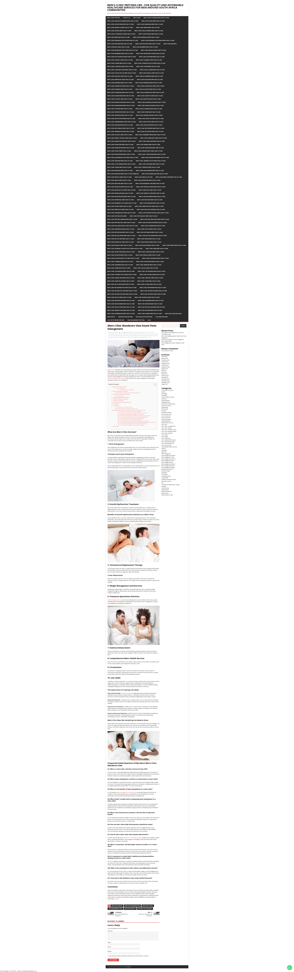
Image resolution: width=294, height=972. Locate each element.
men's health (133, 334)
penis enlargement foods (167, 460)
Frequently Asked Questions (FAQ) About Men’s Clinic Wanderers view (129, 410)
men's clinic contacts (166, 428)
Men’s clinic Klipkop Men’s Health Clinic (119, 151)
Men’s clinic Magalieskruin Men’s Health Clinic (150, 170)
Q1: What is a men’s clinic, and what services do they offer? (131, 411)
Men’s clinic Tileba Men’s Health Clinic (148, 281)
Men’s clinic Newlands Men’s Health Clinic (149, 199)
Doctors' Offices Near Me (167, 397)
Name (109, 942)
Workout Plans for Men (167, 495)
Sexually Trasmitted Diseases (119, 337)
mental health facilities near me (169, 447)
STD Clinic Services (166, 334)
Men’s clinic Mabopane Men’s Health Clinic (120, 170)
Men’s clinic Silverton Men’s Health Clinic (120, 255)
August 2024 (164, 368)
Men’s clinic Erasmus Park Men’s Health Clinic (121, 102)
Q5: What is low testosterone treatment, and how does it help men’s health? (134, 417)
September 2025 (165, 363)
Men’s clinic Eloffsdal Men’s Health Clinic (119, 99)
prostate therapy (165, 471)
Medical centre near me (167, 422)
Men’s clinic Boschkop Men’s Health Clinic (147, 43)
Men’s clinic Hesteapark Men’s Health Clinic (150, 131)
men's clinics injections (167, 433)
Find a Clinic (136, 17)
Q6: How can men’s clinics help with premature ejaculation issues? (132, 418)
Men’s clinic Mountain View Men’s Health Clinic (121, 196)
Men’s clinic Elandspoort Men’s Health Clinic (150, 92)
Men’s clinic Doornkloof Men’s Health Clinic (120, 86)
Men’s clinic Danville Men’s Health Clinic (151, 73)
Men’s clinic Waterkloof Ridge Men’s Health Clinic (122, 294)
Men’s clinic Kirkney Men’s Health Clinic (148, 144)
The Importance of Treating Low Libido (124, 407)
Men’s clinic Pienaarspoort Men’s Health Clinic (121, 213)
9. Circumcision (115, 404)
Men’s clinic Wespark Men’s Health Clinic (150, 304)
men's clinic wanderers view (132, 905)
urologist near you (130, 908)
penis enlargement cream (167, 457)
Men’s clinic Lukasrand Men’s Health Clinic (151, 164)
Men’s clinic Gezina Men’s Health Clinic (149, 112)
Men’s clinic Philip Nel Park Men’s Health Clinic (151, 209)
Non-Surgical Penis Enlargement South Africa (172, 332)
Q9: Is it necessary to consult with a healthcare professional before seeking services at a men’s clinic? (138, 422)
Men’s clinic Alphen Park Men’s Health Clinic (120, 24)
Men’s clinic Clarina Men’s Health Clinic (119, 63)
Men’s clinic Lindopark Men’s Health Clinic (120, 161)
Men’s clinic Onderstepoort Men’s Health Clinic (149, 206)
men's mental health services (168, 440)
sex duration (164, 474)
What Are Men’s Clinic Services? (119, 386)
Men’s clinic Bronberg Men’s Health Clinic (145, 47)
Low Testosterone (138, 332)
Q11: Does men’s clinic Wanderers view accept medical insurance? (132, 425)
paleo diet (163, 452)
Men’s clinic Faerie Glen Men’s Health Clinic (151, 105)
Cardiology (164, 395)
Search (183, 325)
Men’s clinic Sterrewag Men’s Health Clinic (120, 261)
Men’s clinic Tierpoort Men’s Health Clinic (150, 278)
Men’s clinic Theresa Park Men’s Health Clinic (121, 278)
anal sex (163, 392)
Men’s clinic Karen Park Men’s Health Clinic (152, 141)
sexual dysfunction (166, 476)
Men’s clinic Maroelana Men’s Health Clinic (155, 173)
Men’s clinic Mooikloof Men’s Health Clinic (120, 187)
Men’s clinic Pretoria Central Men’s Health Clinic (154, 213)
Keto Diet (163, 411)
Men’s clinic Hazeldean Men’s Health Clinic (120, 125)
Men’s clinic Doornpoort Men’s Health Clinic (150, 86)
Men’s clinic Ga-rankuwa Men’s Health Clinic (149, 108)
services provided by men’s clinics (116, 378)
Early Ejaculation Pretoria (144, 317)
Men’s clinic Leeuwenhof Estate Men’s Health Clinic (122, 157)
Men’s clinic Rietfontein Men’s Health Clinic (120, 232)
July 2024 (163, 370)
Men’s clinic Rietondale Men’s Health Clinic (150, 232)
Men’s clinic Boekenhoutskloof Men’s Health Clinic (122, 40)
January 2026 (164, 358)
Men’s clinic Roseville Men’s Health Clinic (119, 245)
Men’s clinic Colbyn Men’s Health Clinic (148, 66)
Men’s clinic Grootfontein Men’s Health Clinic (121, 118)
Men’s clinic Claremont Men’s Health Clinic (149, 60)
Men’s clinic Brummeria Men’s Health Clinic (120, 53)
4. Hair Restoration (120, 395)
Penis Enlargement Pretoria (136, 320)
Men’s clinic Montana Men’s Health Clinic (119, 183)
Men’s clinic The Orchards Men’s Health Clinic (151, 271)
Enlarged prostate (165, 402)
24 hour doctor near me (167, 390)
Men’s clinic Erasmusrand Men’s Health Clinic (121, 105)
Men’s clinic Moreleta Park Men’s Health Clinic (150, 193)
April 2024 (163, 372)
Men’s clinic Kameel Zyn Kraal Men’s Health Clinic (122, 138)
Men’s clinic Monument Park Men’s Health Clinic (150, 183)
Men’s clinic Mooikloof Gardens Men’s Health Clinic (122, 21)
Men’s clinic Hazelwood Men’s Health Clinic (149, 125)
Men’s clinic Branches (170, 43)
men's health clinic (141, 334)
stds (162, 483)
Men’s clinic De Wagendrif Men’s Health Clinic (149, 76)
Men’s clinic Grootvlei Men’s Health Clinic (151, 118)
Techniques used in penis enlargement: (127, 389)
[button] (289, 967)
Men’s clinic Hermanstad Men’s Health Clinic (120, 131)
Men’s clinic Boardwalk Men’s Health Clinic (146, 37)
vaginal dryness (165, 490)
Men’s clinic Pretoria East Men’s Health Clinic (143, 216)
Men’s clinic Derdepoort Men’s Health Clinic (120, 79)
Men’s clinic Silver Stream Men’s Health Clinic (121, 252)
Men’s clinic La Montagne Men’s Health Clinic (152, 154)
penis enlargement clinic (115, 908)
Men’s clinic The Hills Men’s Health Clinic (146, 268)
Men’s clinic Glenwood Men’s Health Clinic (120, 115)
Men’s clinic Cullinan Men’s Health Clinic (152, 69)
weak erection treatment (145, 908)
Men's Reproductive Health (152, 334)
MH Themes (128, 966)
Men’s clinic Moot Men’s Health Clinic (150, 190)
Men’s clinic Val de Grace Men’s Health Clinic (120, 284)
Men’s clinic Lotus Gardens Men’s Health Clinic (121, 164)
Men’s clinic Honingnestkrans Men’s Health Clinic (150, 134)
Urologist (129, 337)
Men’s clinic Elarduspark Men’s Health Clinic (120, 95)
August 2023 (164, 384)
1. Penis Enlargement (120, 388)
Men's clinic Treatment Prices (123, 334)
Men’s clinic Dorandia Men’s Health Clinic (119, 89)
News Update (111, 317)
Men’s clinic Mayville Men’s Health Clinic (119, 177)
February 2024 (165, 375)
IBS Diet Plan (164, 409)
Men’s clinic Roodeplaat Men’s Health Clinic (120, 242)
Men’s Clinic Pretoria (113, 17)
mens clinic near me (125, 335)
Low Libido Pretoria (162, 317)
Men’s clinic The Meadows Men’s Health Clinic (121, 271)
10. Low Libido (115, 405)
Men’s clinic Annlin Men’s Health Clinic (148, 27)
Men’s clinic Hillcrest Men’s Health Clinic (119, 134)
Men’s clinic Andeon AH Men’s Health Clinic (120, 27)
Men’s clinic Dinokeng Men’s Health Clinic (119, 82)
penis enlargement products (146, 335)
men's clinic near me (117, 905)
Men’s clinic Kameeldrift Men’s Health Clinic (153, 138)
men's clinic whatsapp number (168, 431)
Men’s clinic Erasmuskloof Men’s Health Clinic (152, 102)
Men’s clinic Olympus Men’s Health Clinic (119, 206)
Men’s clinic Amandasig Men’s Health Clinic (150, 24)
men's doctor (164, 435)
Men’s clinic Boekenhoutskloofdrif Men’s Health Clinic (157, 40)
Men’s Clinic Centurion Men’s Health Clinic (152, 56)
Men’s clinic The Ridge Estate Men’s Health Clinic (122, 274)
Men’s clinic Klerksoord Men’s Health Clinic (151, 147)
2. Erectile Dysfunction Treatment (119, 391)
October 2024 (164, 365)
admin (121, 332)
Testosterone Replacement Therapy (170, 484)
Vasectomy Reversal (136, 337)
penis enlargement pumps (167, 465)
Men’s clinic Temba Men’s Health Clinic (118, 268)
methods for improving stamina (132, 837)
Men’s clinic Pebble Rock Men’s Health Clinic (120, 209)
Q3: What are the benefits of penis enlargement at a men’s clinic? (132, 414)
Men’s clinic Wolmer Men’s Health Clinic (150, 310)
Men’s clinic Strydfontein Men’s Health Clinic (150, 261)
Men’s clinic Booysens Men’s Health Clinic (119, 43)
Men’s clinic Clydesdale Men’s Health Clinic (120, 66)
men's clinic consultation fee (168, 426)
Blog (149, 320)
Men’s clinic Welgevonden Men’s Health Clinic (121, 304)
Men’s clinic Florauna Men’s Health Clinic (119, 108)
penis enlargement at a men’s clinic (126, 792)
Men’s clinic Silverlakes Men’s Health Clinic (151, 252)
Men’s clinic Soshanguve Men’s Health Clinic (155, 258)
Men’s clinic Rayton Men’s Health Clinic (149, 229)
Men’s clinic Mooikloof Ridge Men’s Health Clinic (150, 187)
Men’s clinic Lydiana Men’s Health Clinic (119, 167)
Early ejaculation (129, 332)
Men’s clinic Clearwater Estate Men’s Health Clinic (149, 63)
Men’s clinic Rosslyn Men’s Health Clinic (147, 245)
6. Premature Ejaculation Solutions (120, 399)
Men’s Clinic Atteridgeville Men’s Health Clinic (121, 34)
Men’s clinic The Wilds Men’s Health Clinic (152, 274)
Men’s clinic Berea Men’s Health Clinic (118, 37)
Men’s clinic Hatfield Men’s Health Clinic (151, 121)
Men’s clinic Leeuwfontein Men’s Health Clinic (155, 157)
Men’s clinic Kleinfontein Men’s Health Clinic (120, 147)
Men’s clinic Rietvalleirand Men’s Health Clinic (153, 235)
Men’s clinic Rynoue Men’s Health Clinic (174, 245)
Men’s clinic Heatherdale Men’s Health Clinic (120, 128)
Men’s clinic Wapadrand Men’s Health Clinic (153, 287)
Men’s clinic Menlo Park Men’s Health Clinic (169, 177)
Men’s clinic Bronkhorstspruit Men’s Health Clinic (122, 50)
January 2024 (164, 377)
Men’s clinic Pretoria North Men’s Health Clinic (154, 219)
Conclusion (115, 426)
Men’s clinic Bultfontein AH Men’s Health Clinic (121, 56)
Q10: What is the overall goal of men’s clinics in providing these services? (134, 423)
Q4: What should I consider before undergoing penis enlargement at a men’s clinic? (135, 415)
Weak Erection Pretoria (125, 317)
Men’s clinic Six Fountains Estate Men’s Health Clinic (123, 258)
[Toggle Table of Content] (154, 384)
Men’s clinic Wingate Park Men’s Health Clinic (121, 310)
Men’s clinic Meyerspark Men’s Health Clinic (147, 180)
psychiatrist (164, 472)
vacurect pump (165, 488)
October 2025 (164, 362)
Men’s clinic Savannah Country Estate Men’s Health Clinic (125, 248)
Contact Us (126, 17)
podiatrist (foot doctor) (167, 469)
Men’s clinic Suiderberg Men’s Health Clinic (120, 265)
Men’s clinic (112, 370)
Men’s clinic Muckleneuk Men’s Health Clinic (152, 196)
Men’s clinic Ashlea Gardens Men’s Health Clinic (148, 30)
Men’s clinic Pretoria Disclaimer (117, 216)
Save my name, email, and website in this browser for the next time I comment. (129, 956)
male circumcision (165, 417)
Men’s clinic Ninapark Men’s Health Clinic (152, 203)
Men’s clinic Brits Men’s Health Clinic (118, 47)
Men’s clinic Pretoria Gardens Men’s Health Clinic (122, 219)
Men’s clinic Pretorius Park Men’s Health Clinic (152, 222)
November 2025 (165, 360)
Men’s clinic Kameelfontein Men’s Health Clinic (121, 141)
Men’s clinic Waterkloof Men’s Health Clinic (153, 291)
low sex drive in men (166, 414)
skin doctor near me (166, 481)
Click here (116, 899)
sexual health (164, 477)
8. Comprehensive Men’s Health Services (121, 402)
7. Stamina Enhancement (118, 400)
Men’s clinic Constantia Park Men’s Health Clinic (122, 69)
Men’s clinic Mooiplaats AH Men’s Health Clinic (121, 190)
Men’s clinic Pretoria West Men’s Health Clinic (121, 222)
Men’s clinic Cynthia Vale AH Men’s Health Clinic (121, 73)
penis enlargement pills (167, 462)
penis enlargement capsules (168, 455)
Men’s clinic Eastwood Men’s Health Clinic (148, 89)
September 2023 (165, 382)
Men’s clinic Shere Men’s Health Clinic (157, 248)
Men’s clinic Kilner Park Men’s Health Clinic (120, 144)
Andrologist (164, 393)
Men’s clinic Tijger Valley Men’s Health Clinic (120, 281)
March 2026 (164, 356)
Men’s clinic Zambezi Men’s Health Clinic (150, 313)
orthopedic (164, 450)
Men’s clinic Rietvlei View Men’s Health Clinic (120, 239)
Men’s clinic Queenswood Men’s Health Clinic (120, 229)
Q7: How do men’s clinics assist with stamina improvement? (131, 419)
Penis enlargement (134, 335)
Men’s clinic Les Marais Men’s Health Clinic (156, 17)
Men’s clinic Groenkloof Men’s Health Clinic (149, 115)
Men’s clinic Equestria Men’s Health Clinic (148, 99)
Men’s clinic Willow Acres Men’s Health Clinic (121, 307)
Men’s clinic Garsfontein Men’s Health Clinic (120, 112)
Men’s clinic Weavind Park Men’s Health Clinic (121, 300)
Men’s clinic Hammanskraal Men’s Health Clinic (121, 121)
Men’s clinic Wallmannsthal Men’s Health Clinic (122, 287)
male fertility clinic (165, 421)
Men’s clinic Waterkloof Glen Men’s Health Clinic (122, 291)
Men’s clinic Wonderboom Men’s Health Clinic (121, 313)
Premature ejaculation (114, 600)
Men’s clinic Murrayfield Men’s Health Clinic (120, 199)
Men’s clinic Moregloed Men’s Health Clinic (120, 193)
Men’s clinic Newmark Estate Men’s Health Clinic (122, 203)
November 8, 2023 (114, 332)
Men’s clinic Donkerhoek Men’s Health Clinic (148, 82)
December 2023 (165, 379)
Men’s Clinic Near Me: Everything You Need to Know (127, 408)
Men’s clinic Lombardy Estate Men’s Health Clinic (151, 161)
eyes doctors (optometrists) (168, 404)
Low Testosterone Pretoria (115, 320)
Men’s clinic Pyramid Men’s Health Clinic (153, 225)
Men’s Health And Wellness (173, 313)
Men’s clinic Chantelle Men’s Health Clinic (120, 60)
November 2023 (165, 380)
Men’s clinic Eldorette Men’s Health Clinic (150, 95)
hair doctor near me (166, 405)
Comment (110, 931)
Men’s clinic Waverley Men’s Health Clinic (147, 297)
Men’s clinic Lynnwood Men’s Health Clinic (147, 167)
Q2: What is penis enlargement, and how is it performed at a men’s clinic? (133, 413)
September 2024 (165, 367)
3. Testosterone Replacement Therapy (121, 394)
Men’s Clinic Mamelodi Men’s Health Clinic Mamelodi (123, 173)
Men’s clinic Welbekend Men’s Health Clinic (151, 300)
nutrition (163, 448)
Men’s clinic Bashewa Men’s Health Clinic (151, 34)
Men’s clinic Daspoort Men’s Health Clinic (120, 76)
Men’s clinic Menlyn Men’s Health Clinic (119, 180)
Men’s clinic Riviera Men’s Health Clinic (149, 239)
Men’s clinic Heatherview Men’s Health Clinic (150, 128)
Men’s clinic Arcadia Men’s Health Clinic (119, 30)
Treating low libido (126, 693)
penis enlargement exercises (168, 459)
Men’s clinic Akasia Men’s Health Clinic (153, 21)
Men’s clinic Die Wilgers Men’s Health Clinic (150, 79)
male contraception (166, 419)
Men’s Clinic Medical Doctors (144, 177)
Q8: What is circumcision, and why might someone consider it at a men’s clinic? (134, 421)
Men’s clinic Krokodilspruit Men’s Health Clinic (148, 151)
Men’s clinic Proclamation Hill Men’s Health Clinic (122, 225)
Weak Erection (144, 337)
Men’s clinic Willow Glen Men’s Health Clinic (151, 307)
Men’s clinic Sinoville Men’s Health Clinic (148, 255)
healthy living (164, 407)
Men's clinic (145, 332)
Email (109, 947)
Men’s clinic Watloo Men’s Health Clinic (119, 297)
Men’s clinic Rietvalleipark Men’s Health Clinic (121, 235)
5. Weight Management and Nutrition (120, 397)
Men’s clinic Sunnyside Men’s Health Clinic (148, 265)
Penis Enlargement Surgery (168, 467)
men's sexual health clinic (114, 335)
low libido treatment (166, 412)
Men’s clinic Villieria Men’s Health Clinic (149, 284)
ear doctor (164, 398)
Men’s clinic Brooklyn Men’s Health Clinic (153, 50)
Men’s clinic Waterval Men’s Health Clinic (153, 294)
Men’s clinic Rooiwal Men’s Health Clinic (149, 242)
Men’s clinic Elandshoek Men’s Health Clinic (120, 92)
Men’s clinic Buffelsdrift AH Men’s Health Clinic (150, 53)
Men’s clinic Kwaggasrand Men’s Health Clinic (121, 154)
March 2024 (164, 374)
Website (110, 951)
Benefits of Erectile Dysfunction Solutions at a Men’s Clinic (128, 392)
